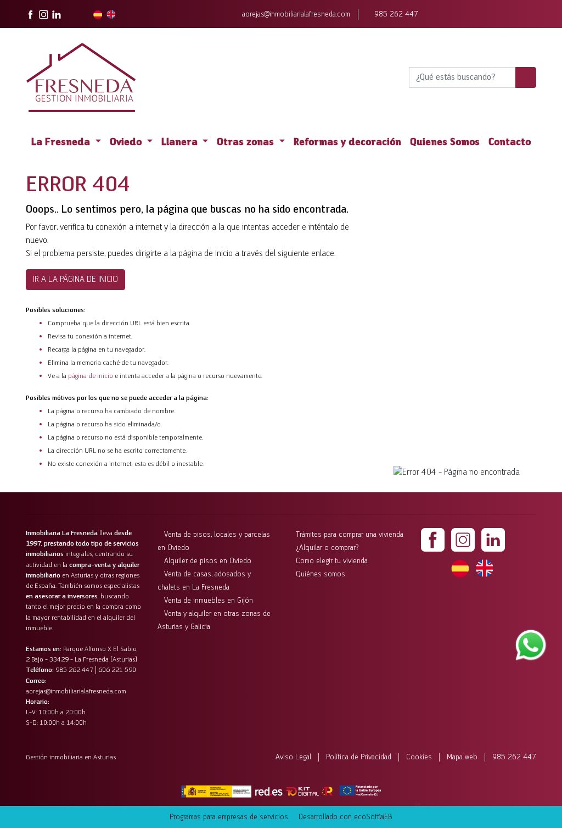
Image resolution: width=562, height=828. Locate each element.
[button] (66, 143)
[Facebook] (433, 539)
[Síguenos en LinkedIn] (56, 14)
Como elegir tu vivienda (332, 561)
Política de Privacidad (358, 757)
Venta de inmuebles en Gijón (208, 601)
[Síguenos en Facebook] (30, 14)
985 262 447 (396, 14)
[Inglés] (484, 567)
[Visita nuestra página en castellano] (97, 14)
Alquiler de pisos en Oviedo (207, 561)
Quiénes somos (320, 574)
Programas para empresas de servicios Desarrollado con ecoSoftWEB (281, 817)
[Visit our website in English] (110, 14)
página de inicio (90, 376)
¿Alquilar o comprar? (327, 548)
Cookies (419, 757)
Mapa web (462, 757)
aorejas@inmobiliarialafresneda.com (296, 14)
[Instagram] (463, 539)
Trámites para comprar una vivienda (349, 535)
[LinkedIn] (493, 539)
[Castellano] (460, 567)
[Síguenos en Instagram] (43, 14)
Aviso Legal (293, 757)
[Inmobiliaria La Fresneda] (81, 77)
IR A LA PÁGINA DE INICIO (75, 279)
